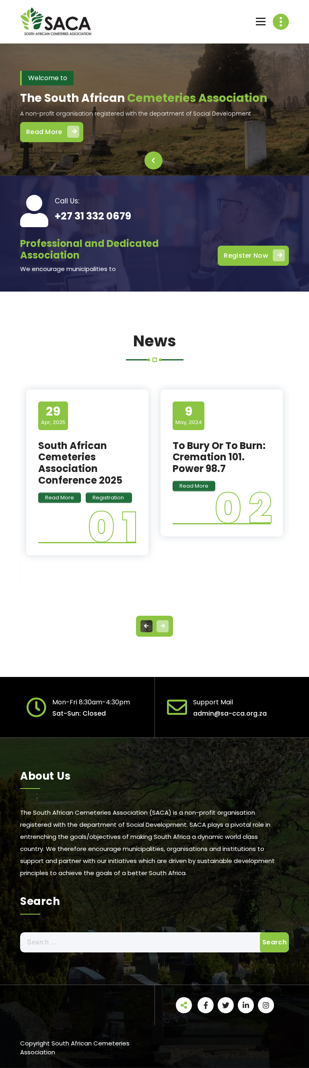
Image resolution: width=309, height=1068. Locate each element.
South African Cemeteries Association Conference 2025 (80, 463)
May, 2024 (188, 415)
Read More (44, 132)
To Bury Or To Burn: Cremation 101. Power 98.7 (219, 457)
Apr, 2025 (53, 415)
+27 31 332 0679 (93, 216)
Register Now (246, 255)
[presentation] (153, 160)
